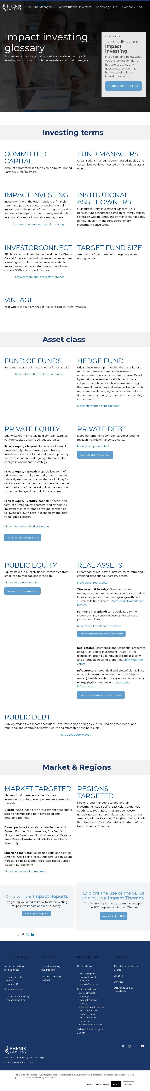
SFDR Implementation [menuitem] (91, 1024)
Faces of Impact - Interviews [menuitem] (88, 979)
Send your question (123, 86)
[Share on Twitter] (27, 934)
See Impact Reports (36, 913)
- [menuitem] (6, 973)
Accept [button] (116, 1084)
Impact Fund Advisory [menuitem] (17, 996)
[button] (123, 1046)
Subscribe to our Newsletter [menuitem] (124, 989)
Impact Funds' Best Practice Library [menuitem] (89, 1012)
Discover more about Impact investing (38, 224)
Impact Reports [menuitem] (87, 973)
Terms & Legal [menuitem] (37, 1057)
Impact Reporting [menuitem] (15, 1000)
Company (128, 7)
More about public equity (21, 582)
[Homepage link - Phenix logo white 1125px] (15, 1052)
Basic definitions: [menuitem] (86, 989)
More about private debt (93, 446)
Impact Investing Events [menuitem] (15, 979)
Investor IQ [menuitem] (12, 984)
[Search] (141, 7)
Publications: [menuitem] (84, 966)
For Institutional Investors (74, 7)
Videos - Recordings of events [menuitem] (90, 1031)
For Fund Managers (40, 7)
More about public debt (75, 734)
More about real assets (92, 582)
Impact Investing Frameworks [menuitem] (88, 1019)
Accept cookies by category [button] (98, 1084)
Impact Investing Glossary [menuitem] (88, 1002)
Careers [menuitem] (118, 975)
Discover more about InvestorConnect (39, 277)
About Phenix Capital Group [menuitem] (126, 968)
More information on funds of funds (38, 374)
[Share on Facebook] (23, 934)
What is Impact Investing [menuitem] (87, 995)
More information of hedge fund (98, 406)
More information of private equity (27, 526)
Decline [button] (128, 1084)
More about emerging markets (24, 871)
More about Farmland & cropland (99, 626)
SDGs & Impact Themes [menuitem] (91, 1007)
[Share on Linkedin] (32, 934)
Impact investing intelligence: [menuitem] (14, 968)
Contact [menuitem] (118, 981)
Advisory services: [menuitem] (14, 989)
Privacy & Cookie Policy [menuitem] (16, 1057)
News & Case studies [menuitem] (89, 984)
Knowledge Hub (106, 7)
